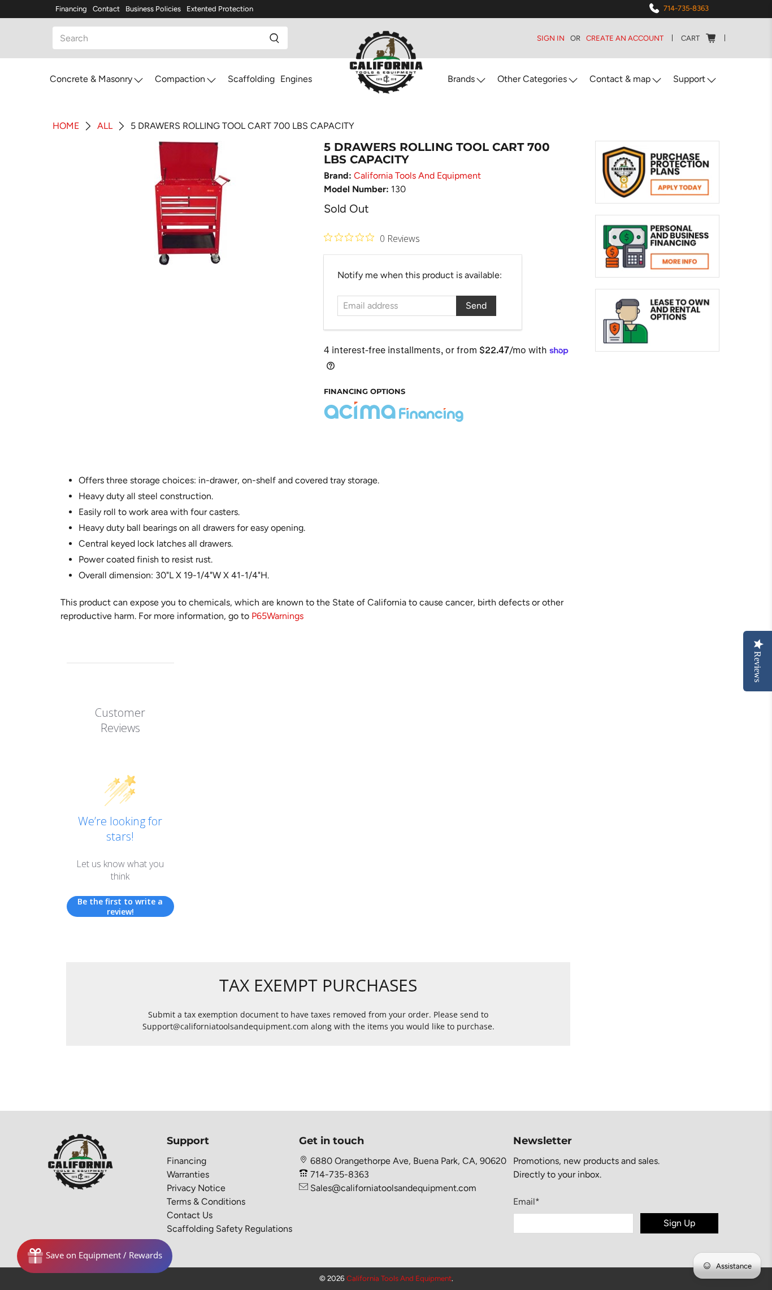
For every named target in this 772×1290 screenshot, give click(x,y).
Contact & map (619, 78)
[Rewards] (94, 1256)
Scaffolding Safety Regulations (229, 1228)
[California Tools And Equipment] (386, 63)
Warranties (188, 1174)
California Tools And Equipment (417, 175)
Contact (106, 9)
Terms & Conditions (206, 1201)
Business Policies (153, 9)
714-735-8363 (686, 8)
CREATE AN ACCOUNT (624, 38)
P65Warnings (277, 616)
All (104, 126)
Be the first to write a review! (120, 906)
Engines (296, 78)
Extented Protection (220, 9)
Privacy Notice (196, 1188)
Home (66, 126)
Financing (71, 9)
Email (526, 1201)
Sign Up (679, 1223)
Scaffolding (251, 78)
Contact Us (189, 1215)
